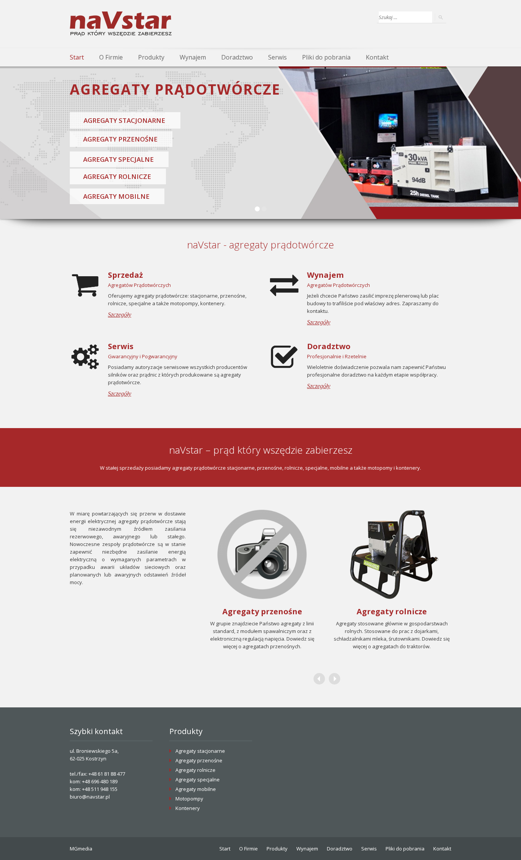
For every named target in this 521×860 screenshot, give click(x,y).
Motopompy (189, 798)
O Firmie (111, 57)
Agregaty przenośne (198, 760)
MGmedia (81, 848)
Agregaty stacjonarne (200, 750)
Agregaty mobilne (195, 789)
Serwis (277, 57)
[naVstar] (121, 23)
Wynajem (193, 57)
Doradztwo (237, 57)
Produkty (151, 57)
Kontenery (187, 808)
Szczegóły (119, 314)
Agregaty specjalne (197, 779)
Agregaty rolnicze (195, 770)
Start (77, 57)
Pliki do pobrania (326, 57)
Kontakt (377, 57)
